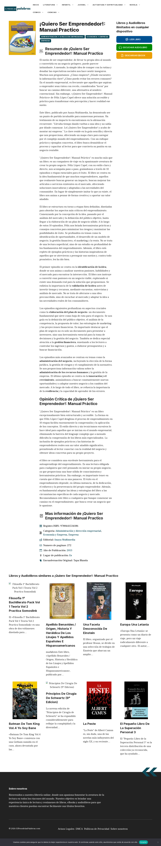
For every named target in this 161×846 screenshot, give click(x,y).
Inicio (36, 5)
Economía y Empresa (97, 37)
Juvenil (82, 5)
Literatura (49, 5)
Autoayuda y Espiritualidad (108, 5)
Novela (133, 5)
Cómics (37, 12)
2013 (69, 550)
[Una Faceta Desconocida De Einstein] (99, 618)
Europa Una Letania (134, 624)
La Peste (89, 724)
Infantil (66, 5)
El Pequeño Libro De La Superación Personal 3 (134, 728)
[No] (158, 842)
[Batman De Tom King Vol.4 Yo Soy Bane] (25, 717)
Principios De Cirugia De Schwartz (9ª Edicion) (61, 698)
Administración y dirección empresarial (62, 37)
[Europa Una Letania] (136, 618)
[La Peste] (99, 717)
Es (70, 555)
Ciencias (52, 12)
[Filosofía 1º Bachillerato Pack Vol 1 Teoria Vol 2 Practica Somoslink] (25, 591)
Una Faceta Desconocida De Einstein (95, 629)
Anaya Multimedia (64, 539)
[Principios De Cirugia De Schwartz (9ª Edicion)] (62, 687)
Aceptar (143, 842)
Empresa (45, 41)
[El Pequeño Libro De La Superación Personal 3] (136, 717)
